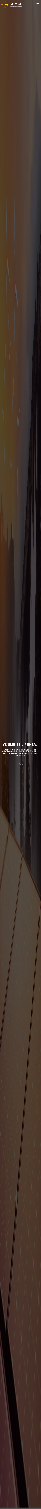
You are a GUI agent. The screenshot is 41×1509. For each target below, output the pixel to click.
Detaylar (21, 766)
